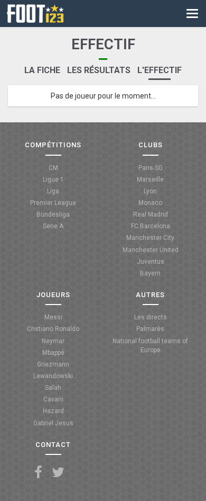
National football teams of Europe (150, 345)
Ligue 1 (53, 179)
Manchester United (151, 250)
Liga (53, 191)
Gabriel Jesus (53, 423)
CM (53, 168)
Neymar (53, 341)
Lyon (150, 191)
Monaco (150, 203)
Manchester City (150, 237)
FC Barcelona (150, 226)
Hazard (53, 411)
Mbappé (53, 352)
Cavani (53, 399)
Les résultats (98, 70)
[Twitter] (58, 472)
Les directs (150, 317)
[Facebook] (38, 472)
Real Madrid (150, 214)
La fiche (42, 70)
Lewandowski (53, 376)
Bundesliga (53, 214)
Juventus (150, 261)
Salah (53, 387)
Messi (53, 317)
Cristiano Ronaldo (53, 329)
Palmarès (150, 329)
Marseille (150, 179)
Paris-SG (150, 168)
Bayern (150, 273)
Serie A (53, 226)
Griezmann (53, 364)
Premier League (53, 203)
